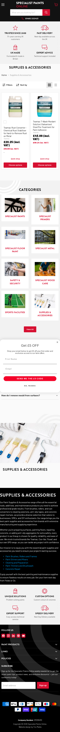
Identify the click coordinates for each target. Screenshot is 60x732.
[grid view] (49, 85)
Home (4, 75)
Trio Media (37, 727)
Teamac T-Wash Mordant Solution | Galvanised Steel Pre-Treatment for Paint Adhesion (44, 125)
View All (30, 329)
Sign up (43, 685)
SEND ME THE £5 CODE (30, 379)
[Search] (46, 12)
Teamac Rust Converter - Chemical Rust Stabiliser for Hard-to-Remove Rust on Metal (15, 131)
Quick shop (15, 159)
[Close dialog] (57, 342)
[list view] (55, 85)
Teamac (7, 139)
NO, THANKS (30, 386)
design (28, 727)
